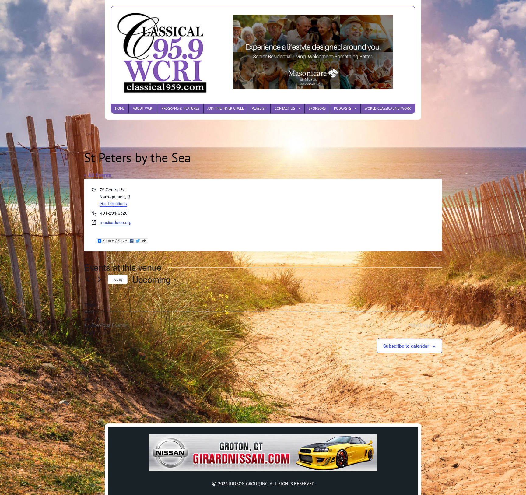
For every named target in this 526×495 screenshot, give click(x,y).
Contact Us (285, 108)
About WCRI (143, 108)
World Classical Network (388, 108)
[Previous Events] (87, 279)
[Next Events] (99, 279)
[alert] (89, 319)
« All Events (97, 174)
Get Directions (113, 203)
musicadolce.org (116, 222)
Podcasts (342, 108)
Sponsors (317, 108)
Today (118, 279)
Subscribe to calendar (406, 346)
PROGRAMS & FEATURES (180, 108)
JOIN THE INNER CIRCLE (226, 108)
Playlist (259, 108)
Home (119, 108)
